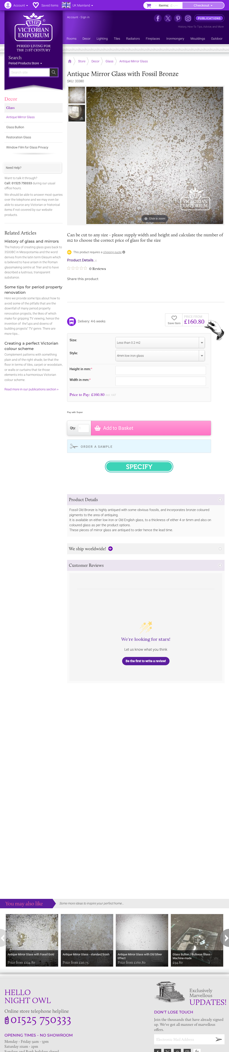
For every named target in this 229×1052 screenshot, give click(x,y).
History (182, 26)
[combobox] (160, 342)
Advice (207, 26)
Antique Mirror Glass (20, 117)
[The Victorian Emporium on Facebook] (158, 18)
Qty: (73, 428)
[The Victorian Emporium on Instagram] (188, 18)
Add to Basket (118, 428)
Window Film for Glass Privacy (27, 147)
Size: (73, 340)
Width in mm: (80, 380)
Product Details (80, 260)
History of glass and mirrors (31, 241)
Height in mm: (81, 369)
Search (15, 57)
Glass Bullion (15, 127)
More (221, 26)
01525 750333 (40, 1019)
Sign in (85, 17)
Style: (74, 353)
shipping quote (112, 252)
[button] (146, 499)
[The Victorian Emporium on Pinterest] (178, 18)
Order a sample (97, 446)
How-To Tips (194, 26)
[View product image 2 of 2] (76, 113)
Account (72, 17)
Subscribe (219, 1039)
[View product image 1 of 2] (76, 95)
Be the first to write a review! (146, 661)
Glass (10, 107)
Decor (10, 98)
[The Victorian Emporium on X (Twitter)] (168, 18)
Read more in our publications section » (31, 389)
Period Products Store (24, 63)
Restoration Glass (18, 137)
